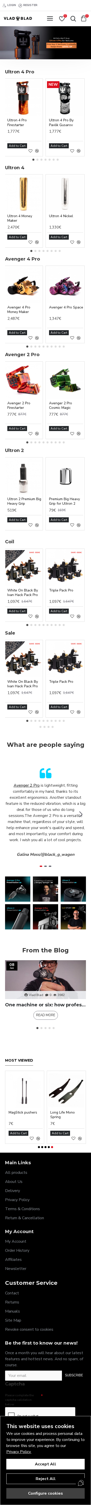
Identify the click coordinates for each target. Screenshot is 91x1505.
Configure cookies (45, 1493)
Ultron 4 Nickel (61, 216)
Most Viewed (19, 1060)
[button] (33, 160)
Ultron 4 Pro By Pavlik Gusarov (61, 122)
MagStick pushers (23, 1112)
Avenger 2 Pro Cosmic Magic (60, 405)
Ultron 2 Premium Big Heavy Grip (24, 501)
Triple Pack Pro (61, 590)
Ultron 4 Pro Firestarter (17, 122)
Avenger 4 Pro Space (66, 307)
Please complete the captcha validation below (19, 1399)
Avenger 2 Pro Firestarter (18, 405)
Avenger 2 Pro (27, 785)
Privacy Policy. (18, 1452)
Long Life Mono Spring (62, 1114)
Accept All (45, 1464)
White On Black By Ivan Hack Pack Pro (22, 592)
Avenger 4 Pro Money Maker (18, 309)
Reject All (46, 1479)
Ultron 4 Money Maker (19, 218)
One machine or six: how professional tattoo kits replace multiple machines (45, 1005)
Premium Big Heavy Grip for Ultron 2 (64, 501)
